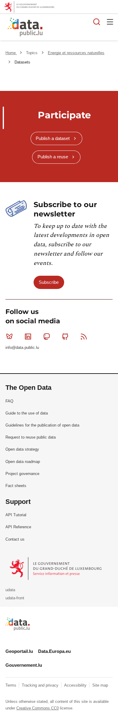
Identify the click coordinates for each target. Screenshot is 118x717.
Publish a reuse (53, 156)
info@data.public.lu (22, 347)
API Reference (18, 527)
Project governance (22, 473)
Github (65, 336)
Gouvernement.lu (23, 665)
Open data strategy (22, 449)
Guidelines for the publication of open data (42, 425)
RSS (83, 336)
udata (10, 590)
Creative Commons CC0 (37, 708)
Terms (11, 685)
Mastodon (46, 336)
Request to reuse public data (30, 437)
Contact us (15, 539)
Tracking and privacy (41, 685)
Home (11, 53)
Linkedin (27, 336)
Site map (100, 685)
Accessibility (76, 685)
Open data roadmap (22, 461)
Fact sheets (15, 485)
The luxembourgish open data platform (76, 27)
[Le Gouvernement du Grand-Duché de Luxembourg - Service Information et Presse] (56, 568)
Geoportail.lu (19, 651)
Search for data (96, 21)
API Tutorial (15, 515)
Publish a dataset (53, 138)
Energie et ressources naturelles (76, 53)
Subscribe (49, 282)
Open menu (110, 21)
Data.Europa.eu (54, 651)
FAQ (9, 401)
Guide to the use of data (26, 413)
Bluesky (9, 336)
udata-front (14, 598)
